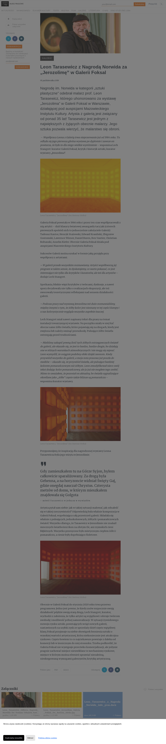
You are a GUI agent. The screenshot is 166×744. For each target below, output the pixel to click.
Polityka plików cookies (47, 738)
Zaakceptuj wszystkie (13, 738)
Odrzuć (30, 738)
